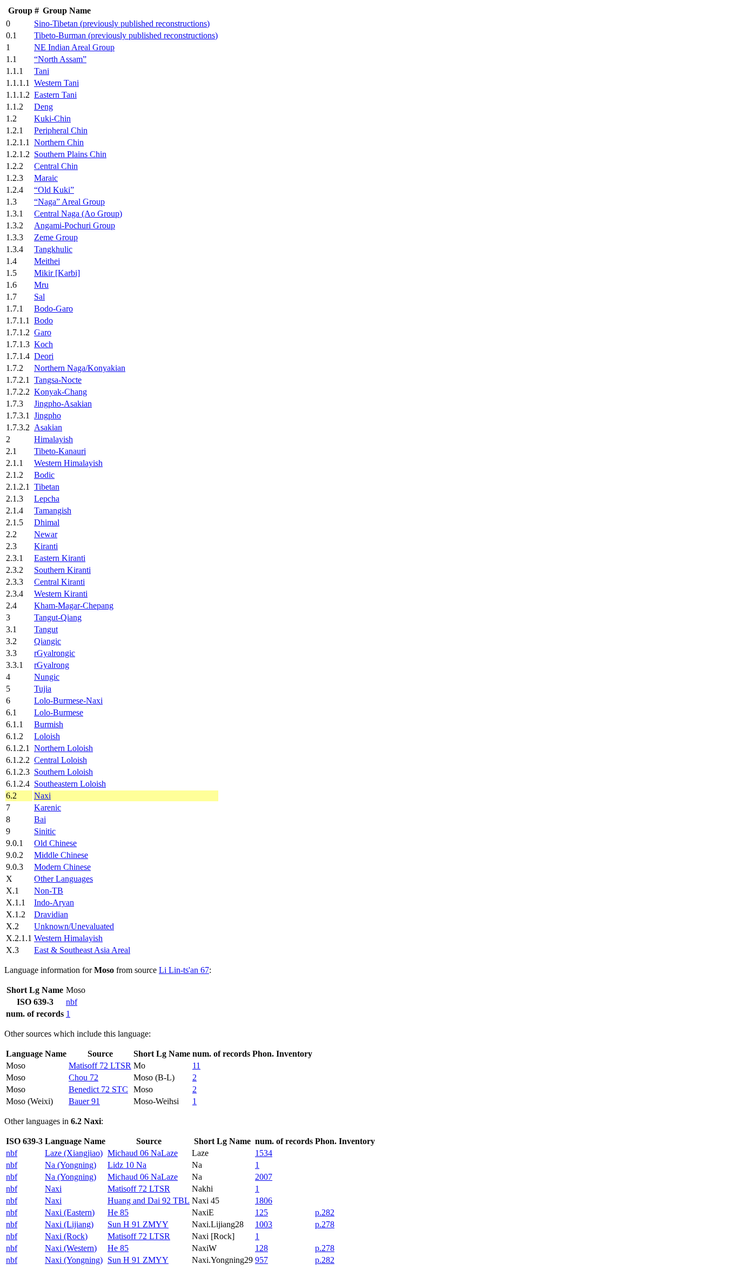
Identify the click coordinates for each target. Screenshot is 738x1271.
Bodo (43, 320)
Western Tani (56, 82)
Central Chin (56, 166)
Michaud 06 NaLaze (143, 1153)
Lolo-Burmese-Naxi (68, 700)
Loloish (47, 736)
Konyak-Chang (60, 391)
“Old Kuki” (54, 189)
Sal (39, 296)
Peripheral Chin (61, 130)
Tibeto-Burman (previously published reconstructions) (126, 35)
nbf (71, 1001)
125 (261, 1212)
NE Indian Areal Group (74, 47)
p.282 (324, 1212)
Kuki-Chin (52, 118)
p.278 (324, 1224)
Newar (45, 534)
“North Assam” (60, 59)
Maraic (46, 177)
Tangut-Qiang (58, 617)
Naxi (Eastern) (70, 1212)
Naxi (42, 795)
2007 (263, 1176)
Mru (41, 284)
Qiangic (47, 641)
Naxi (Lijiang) (69, 1224)
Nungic (46, 676)
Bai (40, 819)
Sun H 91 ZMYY (138, 1224)
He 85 (118, 1212)
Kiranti (46, 546)
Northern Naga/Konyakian (79, 368)
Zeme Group (56, 237)
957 (261, 1260)
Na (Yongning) (70, 1164)
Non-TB (48, 890)
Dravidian (51, 914)
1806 (263, 1200)
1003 (263, 1224)
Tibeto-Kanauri (60, 451)
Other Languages (63, 878)
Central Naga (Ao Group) (78, 213)
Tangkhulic (53, 249)
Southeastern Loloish (70, 783)
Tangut (46, 629)
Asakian (48, 427)
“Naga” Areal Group (69, 201)
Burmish (48, 724)
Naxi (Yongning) (74, 1260)
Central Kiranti (59, 581)
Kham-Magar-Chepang (73, 605)
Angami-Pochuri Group (74, 225)
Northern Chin (59, 142)
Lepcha (46, 498)
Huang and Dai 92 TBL (149, 1200)
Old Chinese (55, 843)
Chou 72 (83, 1077)
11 (196, 1065)
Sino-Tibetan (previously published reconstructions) (122, 23)
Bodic (44, 474)
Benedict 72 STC (98, 1089)
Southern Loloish (63, 771)
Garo (42, 332)
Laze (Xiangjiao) (74, 1153)
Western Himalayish (68, 463)
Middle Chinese (61, 855)
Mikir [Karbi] (57, 273)
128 (261, 1248)
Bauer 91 (84, 1101)
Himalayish (53, 439)
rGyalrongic (54, 653)
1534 (263, 1153)
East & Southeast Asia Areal (82, 950)
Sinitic (45, 831)
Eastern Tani (55, 94)
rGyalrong (51, 665)
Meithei (47, 261)
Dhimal (46, 522)
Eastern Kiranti (59, 558)
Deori (43, 356)
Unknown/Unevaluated (74, 926)
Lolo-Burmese (58, 712)
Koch (43, 344)
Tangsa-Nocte (58, 379)
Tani (41, 71)
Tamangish (52, 510)
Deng (43, 106)
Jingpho (47, 415)
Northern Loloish (63, 748)
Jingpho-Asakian (63, 403)
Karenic (47, 807)
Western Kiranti (61, 593)
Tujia (42, 688)
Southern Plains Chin (70, 154)
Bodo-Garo (53, 308)
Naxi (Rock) (66, 1236)
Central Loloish (60, 760)
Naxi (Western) (71, 1248)
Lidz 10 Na (127, 1164)
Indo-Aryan (54, 902)
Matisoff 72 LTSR (100, 1065)
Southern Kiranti (62, 569)
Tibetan (46, 486)
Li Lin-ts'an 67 (184, 970)
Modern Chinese (62, 866)
